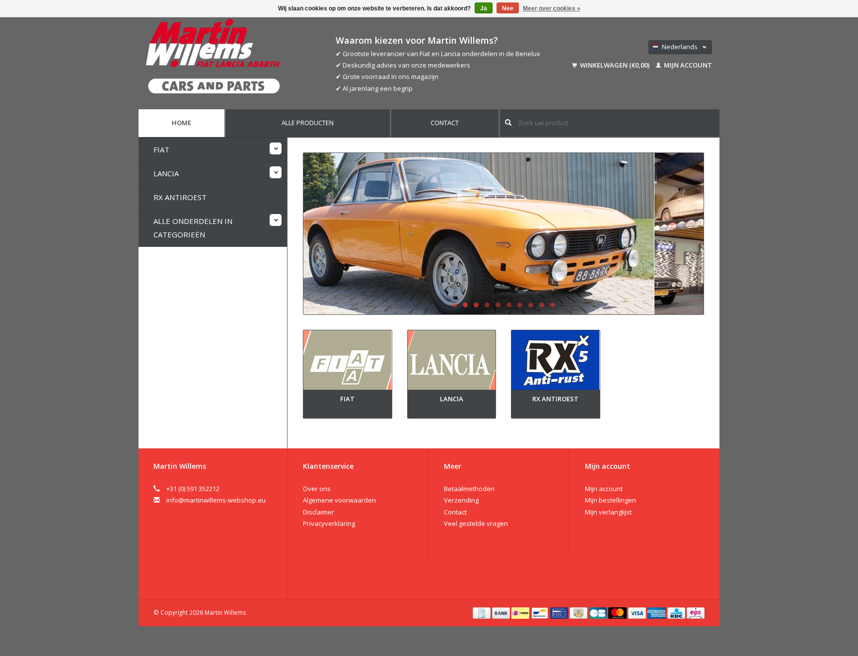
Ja (483, 8)
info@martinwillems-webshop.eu (216, 500)
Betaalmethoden (469, 488)
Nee (507, 8)
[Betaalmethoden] (482, 612)
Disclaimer (318, 512)
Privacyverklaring (329, 523)
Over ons (317, 488)
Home (181, 122)
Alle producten (308, 122)
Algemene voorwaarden (339, 500)
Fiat (161, 149)
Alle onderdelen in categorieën (192, 227)
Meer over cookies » (551, 8)
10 (552, 304)
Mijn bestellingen (610, 500)
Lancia (166, 173)
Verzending (461, 500)
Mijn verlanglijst (608, 512)
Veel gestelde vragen (476, 523)
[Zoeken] (508, 122)
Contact (444, 122)
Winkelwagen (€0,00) (614, 65)
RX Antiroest (180, 197)
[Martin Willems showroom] (503, 233)
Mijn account (687, 65)
